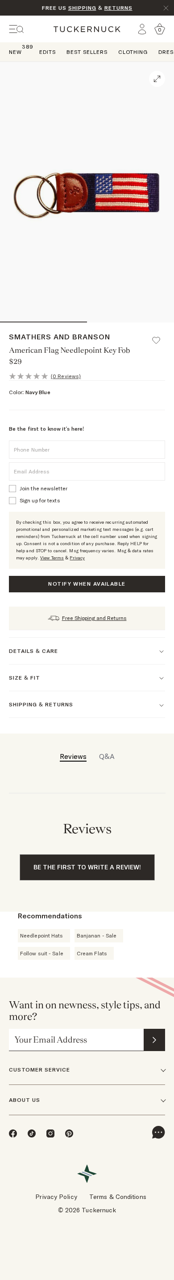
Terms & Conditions (117, 1197)
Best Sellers (87, 52)
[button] (160, 336)
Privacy (77, 558)
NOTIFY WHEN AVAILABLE (86, 583)
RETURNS (118, 7)
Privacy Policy (56, 1197)
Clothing (133, 52)
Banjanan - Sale (97, 935)
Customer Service (39, 1069)
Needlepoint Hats (41, 935)
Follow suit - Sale (41, 953)
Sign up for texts (40, 500)
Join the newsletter (43, 488)
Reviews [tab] (73, 756)
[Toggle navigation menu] (16, 29)
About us (24, 1100)
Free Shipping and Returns (94, 618)
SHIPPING (82, 7)
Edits (47, 52)
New (15, 51)
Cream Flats (92, 953)
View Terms (52, 558)
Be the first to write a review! (87, 867)
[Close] (166, 8)
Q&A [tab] (107, 756)
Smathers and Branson (59, 336)
